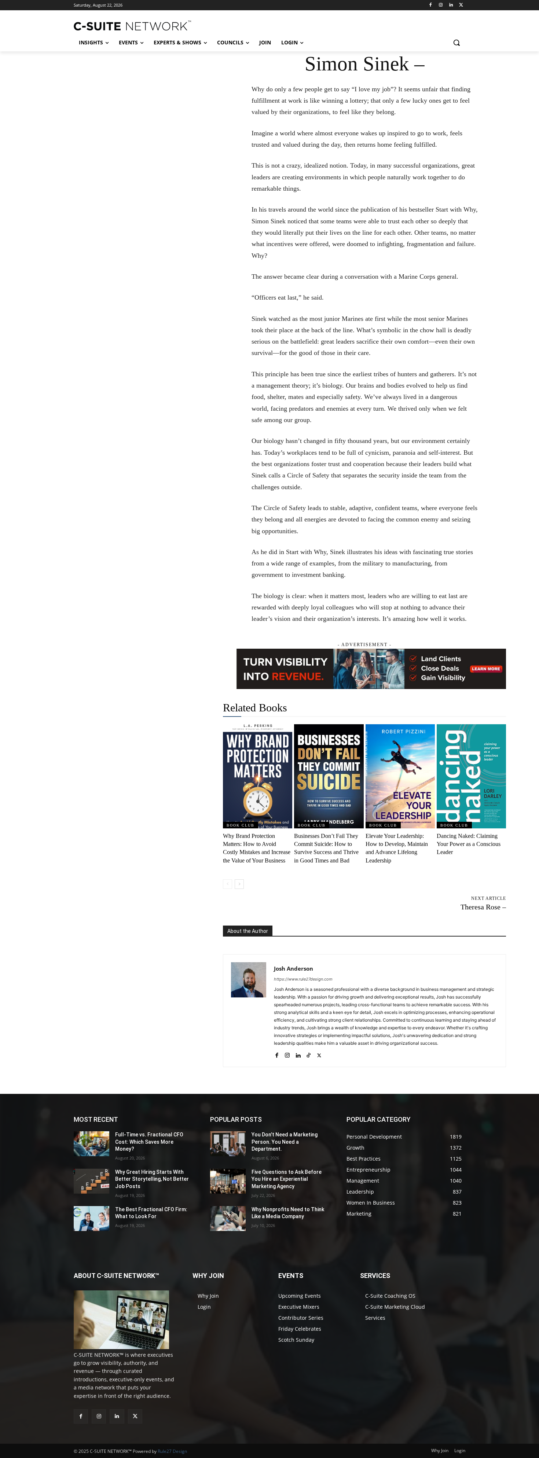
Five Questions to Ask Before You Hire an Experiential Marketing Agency (287, 1179)
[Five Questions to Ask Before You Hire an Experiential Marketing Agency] (228, 1181)
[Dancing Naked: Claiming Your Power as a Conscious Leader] (471, 776)
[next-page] (239, 884)
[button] (456, 42)
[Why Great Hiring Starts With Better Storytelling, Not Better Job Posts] (91, 1181)
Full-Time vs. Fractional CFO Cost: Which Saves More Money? (149, 1142)
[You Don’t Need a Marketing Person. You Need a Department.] (228, 1143)
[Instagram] (441, 5)
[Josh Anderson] (248, 1010)
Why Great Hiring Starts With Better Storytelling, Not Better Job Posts (152, 1179)
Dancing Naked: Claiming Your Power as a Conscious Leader (468, 844)
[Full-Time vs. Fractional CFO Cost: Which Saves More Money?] (91, 1143)
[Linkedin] (451, 5)
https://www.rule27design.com (303, 979)
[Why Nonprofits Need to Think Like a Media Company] (228, 1218)
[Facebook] (430, 5)
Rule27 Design (172, 1451)
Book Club (240, 825)
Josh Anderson (293, 968)
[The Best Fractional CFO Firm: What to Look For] (91, 1218)
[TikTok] (308, 1053)
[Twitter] (461, 5)
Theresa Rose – (483, 907)
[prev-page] (227, 884)
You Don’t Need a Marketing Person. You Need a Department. (285, 1142)
